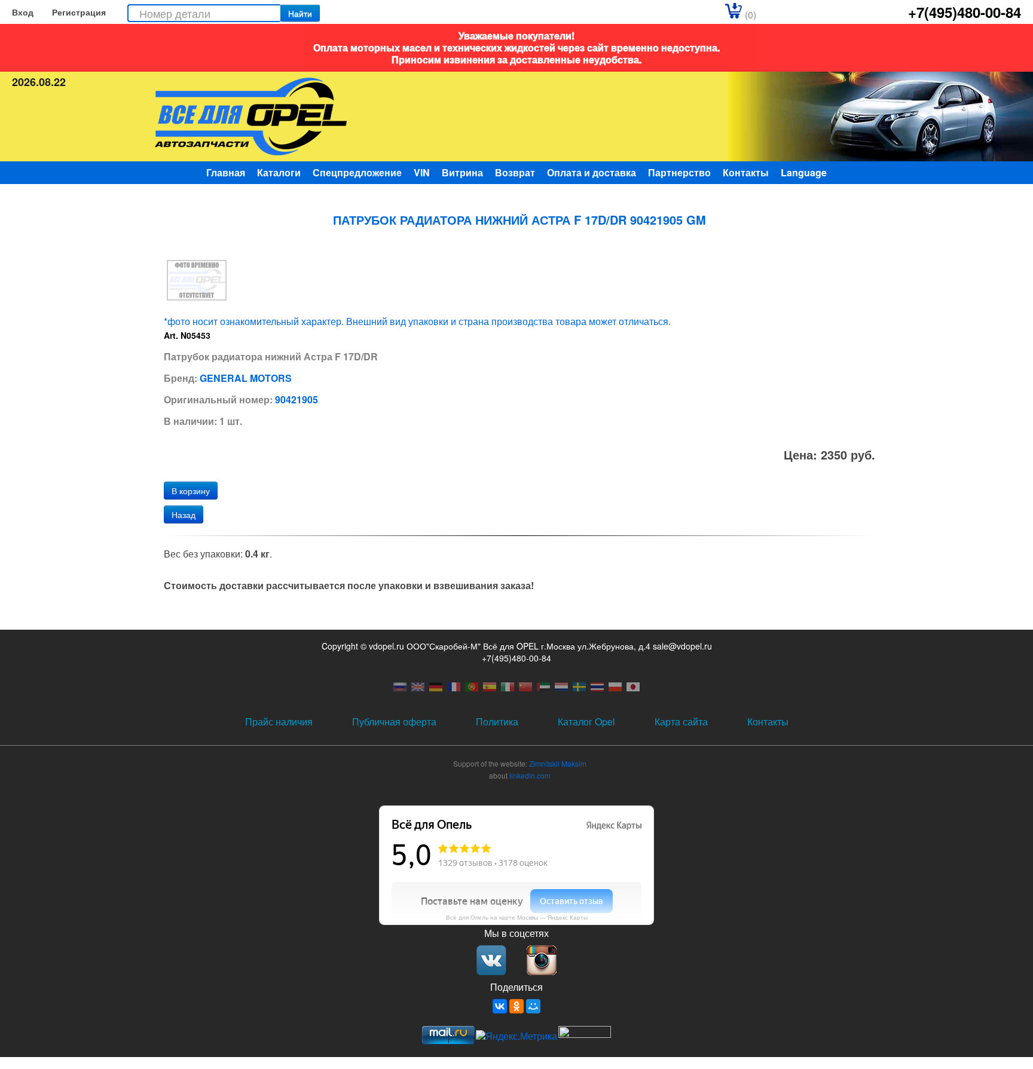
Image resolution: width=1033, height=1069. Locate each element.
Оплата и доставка (591, 172)
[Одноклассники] (516, 1006)
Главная (225, 172)
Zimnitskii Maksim (557, 763)
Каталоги (279, 172)
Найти (300, 13)
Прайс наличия (279, 721)
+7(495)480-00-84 (964, 12)
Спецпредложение (357, 172)
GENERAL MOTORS (246, 378)
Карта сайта (681, 721)
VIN (422, 172)
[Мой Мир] (533, 1006)
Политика (497, 721)
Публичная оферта (394, 721)
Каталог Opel (586, 721)
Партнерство (679, 172)
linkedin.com (530, 775)
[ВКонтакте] (500, 1006)
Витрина (462, 172)
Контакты (746, 172)
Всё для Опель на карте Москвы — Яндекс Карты (517, 917)
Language (804, 172)
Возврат (515, 172)
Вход (22, 12)
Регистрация (79, 12)
